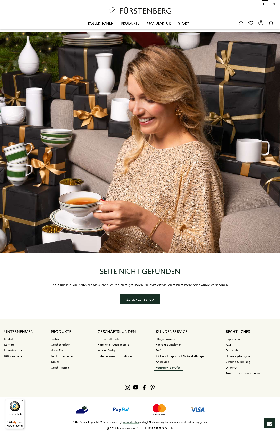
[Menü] (21, 401)
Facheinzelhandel (108, 339)
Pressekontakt (13, 350)
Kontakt (9, 339)
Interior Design (106, 350)
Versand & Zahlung (238, 362)
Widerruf (231, 367)
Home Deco (58, 350)
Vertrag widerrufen (168, 367)
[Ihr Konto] (261, 23)
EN (273, 4)
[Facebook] (144, 387)
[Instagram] (127, 387)
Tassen (55, 362)
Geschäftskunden (116, 331)
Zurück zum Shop (140, 299)
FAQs (159, 350)
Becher (55, 339)
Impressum (233, 339)
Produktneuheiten (62, 356)
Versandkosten (131, 422)
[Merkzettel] (251, 23)
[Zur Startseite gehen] (140, 10)
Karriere (9, 345)
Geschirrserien (60, 367)
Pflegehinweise (165, 339)
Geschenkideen (60, 345)
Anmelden (162, 362)
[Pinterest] (152, 387)
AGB (229, 345)
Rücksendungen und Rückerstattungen (180, 356)
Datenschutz (234, 350)
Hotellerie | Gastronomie (113, 345)
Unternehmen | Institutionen (115, 356)
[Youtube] (135, 387)
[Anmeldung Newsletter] (269, 423)
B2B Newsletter (13, 356)
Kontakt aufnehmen (168, 345)
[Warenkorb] (271, 23)
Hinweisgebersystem (239, 356)
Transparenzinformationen (243, 373)
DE (265, 4)
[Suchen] (240, 23)
